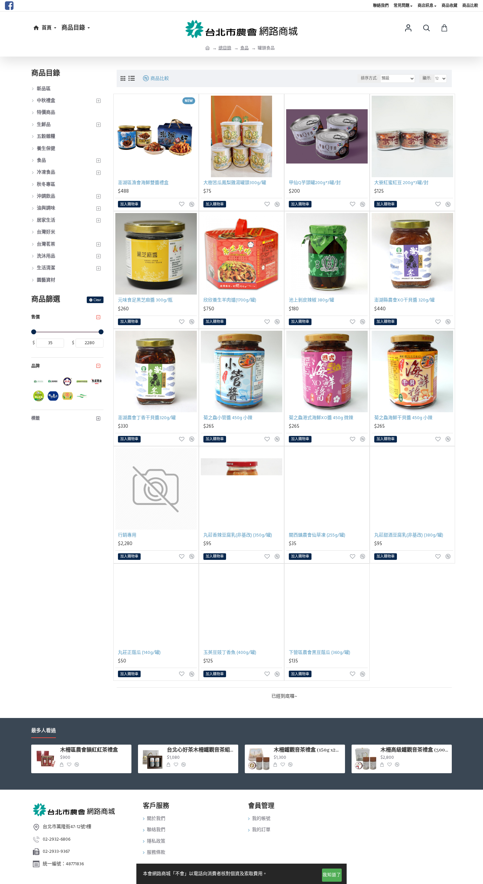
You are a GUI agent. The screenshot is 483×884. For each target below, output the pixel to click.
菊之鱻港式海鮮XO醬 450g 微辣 (321, 418)
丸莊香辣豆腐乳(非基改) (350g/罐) (237, 535)
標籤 (35, 418)
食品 (244, 48)
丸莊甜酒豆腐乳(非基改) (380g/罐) (408, 535)
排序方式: (369, 78)
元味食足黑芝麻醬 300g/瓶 (145, 300)
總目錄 (224, 48)
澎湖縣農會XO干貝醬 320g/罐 (404, 300)
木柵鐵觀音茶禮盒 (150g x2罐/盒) (308, 750)
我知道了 (332, 875)
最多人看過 (43, 731)
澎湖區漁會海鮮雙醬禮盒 (143, 183)
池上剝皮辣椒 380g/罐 (311, 300)
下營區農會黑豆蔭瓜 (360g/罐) (319, 653)
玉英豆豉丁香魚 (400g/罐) (229, 653)
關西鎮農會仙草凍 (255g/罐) (317, 535)
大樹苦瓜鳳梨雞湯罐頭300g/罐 (234, 183)
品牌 (35, 366)
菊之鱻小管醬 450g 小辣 (227, 418)
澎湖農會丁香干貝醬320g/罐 (147, 418)
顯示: (427, 78)
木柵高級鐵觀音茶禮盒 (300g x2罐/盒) (414, 750)
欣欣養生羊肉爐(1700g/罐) (229, 300)
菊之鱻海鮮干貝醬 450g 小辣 (403, 418)
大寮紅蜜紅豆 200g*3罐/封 (401, 183)
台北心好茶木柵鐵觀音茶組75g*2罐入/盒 (201, 750)
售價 (35, 317)
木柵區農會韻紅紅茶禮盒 (89, 750)
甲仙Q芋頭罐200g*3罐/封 (315, 183)
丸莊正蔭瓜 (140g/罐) (139, 653)
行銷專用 (127, 535)
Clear (97, 300)
